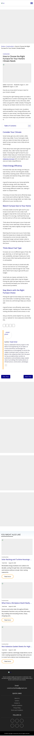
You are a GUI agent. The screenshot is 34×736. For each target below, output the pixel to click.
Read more (6, 576)
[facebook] (12, 720)
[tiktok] (17, 725)
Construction (10, 46)
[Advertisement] (17, 26)
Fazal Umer (10, 84)
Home (3, 46)
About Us (17, 698)
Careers (17, 700)
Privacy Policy (17, 708)
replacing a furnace (8, 159)
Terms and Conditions (17, 710)
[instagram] (21, 725)
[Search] (28, 3)
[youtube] (12, 725)
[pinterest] (21, 720)
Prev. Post (6, 377)
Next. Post (28, 377)
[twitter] (17, 720)
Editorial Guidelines (17, 705)
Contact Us (17, 703)
